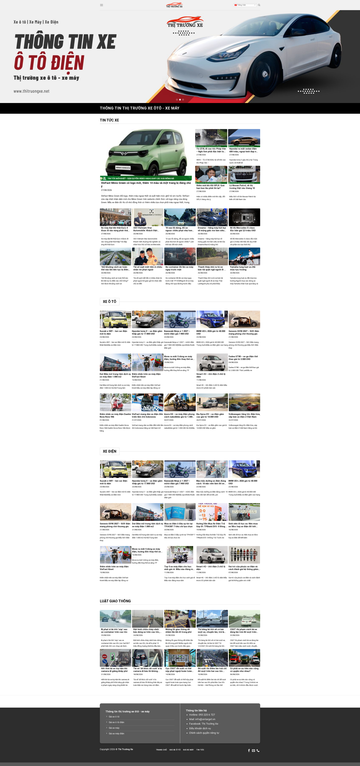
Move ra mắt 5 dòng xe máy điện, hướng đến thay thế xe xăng (178, 358)
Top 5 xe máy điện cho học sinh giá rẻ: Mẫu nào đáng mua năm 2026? (179, 568)
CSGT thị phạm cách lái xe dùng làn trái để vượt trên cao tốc (243, 630)
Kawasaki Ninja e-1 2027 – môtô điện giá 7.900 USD (177, 332)
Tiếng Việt (241, 5)
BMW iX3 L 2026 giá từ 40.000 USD (210, 332)
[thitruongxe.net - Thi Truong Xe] (174, 5)
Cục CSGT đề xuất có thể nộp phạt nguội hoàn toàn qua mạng (179, 670)
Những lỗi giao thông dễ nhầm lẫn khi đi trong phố (179, 630)
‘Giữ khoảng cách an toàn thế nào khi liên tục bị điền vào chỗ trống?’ (114, 268)
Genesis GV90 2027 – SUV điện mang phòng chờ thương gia (244, 332)
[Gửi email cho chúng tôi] (253, 750)
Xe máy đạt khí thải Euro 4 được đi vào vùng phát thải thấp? (114, 229)
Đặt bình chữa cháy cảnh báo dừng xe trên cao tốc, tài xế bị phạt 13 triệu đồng (147, 630)
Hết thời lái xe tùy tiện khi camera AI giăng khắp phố (114, 669)
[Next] (349, 56)
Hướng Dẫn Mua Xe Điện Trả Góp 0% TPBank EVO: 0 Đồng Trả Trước (210, 525)
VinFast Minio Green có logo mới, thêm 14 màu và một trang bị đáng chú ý (146, 184)
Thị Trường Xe (210, 723)
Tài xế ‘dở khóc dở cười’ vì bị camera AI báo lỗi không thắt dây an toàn (147, 670)
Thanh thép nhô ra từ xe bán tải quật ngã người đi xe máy (212, 268)
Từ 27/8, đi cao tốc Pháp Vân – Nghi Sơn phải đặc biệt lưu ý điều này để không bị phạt (211, 150)
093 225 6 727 (207, 714)
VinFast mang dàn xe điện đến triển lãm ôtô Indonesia (147, 415)
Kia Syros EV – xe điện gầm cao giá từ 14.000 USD (210, 415)
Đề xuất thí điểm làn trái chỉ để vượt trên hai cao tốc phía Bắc (212, 670)
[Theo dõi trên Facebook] (249, 750)
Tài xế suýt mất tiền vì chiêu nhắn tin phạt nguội (147, 268)
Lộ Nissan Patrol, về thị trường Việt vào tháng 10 (242, 186)
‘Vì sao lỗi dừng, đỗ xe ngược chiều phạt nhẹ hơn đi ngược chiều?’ (179, 229)
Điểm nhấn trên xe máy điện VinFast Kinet (146, 375)
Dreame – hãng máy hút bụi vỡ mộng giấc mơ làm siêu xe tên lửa (212, 229)
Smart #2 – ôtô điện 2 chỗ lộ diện (210, 375)
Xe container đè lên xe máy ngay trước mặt (179, 268)
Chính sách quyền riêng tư (204, 732)
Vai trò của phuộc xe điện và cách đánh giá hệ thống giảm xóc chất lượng (243, 568)
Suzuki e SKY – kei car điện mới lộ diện (113, 332)
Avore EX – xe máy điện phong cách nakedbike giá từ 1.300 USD (179, 415)
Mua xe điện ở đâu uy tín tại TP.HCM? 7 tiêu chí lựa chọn (178, 525)
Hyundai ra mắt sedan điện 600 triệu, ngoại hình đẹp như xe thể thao (244, 150)
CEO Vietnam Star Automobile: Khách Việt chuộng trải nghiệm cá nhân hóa (147, 229)
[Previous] (10, 56)
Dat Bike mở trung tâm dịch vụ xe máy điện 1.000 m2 (115, 375)
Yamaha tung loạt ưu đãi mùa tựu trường (242, 268)
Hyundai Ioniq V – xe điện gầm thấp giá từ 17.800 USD (147, 332)
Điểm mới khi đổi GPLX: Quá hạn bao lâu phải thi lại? (210, 186)
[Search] (259, 5)
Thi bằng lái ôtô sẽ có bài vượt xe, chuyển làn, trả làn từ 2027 (211, 630)
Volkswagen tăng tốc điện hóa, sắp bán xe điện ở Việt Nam (244, 415)
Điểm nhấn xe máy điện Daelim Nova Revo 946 (115, 415)
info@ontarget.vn (205, 719)
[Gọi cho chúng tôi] (257, 750)
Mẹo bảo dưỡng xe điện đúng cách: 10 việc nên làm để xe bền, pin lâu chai (211, 482)
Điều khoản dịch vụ (200, 728)
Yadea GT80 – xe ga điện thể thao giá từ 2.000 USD (243, 357)
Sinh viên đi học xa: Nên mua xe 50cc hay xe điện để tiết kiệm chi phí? (243, 525)
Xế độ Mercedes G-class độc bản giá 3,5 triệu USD (243, 229)
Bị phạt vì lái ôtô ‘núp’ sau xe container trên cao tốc (114, 630)
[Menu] (101, 5)
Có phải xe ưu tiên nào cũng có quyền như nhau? (244, 669)
